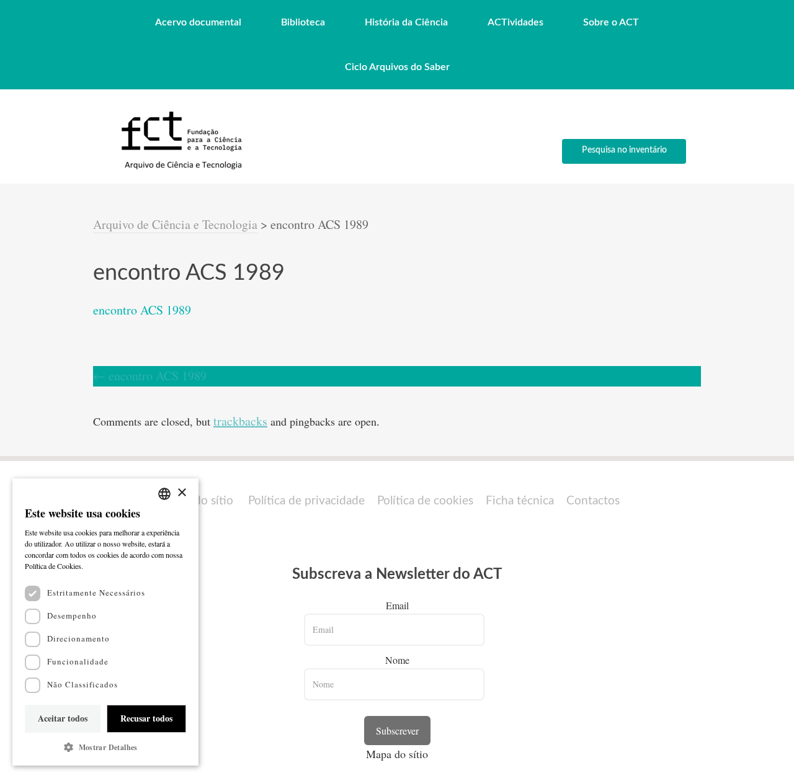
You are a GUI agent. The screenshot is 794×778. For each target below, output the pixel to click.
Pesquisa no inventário (624, 150)
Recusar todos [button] (146, 718)
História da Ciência (406, 22)
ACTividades (515, 22)
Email (397, 605)
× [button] (181, 493)
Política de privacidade (306, 501)
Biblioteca (303, 22)
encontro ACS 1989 (142, 310)
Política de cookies (425, 501)
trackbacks (240, 421)
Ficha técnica (520, 501)
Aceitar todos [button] (62, 718)
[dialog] (105, 622)
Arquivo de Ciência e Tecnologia (175, 224)
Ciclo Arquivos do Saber (397, 67)
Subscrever (397, 730)
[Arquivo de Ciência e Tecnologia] (180, 168)
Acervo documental (198, 22)
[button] (105, 747)
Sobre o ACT (611, 22)
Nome (397, 659)
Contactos (593, 501)
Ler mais (99, 565)
